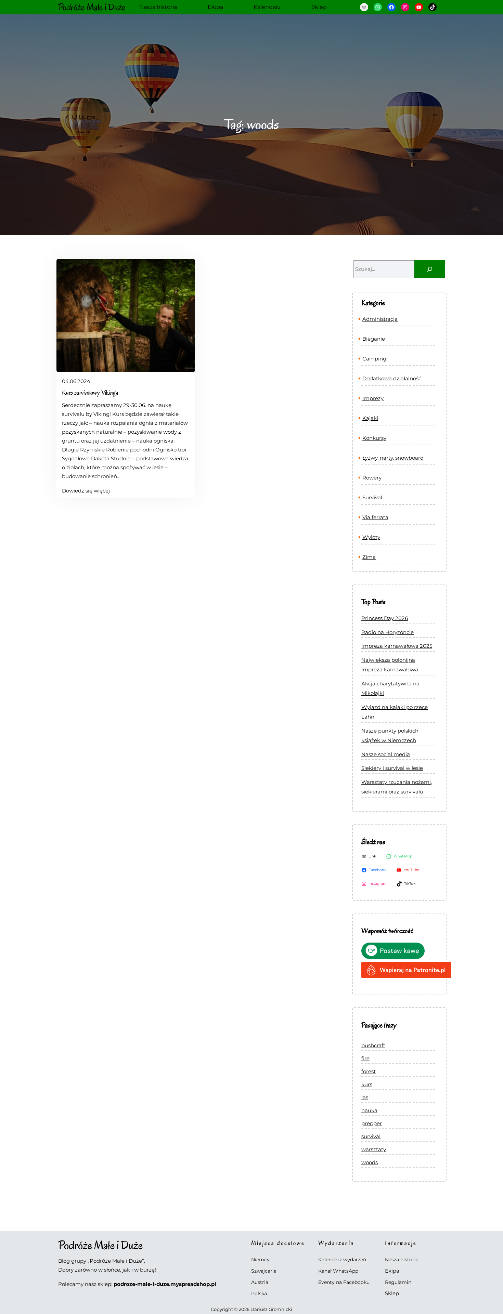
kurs (366, 1084)
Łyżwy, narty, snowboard (393, 458)
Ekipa (392, 1270)
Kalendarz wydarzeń (342, 1260)
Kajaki (370, 418)
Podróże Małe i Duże (92, 7)
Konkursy (374, 438)
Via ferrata (375, 517)
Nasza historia (401, 1260)
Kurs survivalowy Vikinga (90, 392)
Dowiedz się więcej (86, 491)
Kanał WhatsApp (338, 1271)
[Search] (429, 269)
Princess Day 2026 (384, 618)
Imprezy (373, 398)
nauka (369, 1110)
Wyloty (371, 537)
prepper (371, 1123)
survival (371, 1136)
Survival (372, 497)
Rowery (372, 477)
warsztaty (373, 1149)
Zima (369, 557)
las (364, 1097)
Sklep (392, 1293)
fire (365, 1058)
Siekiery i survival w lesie (392, 768)
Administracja (380, 319)
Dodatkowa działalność (391, 378)
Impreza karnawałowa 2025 (396, 646)
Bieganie (373, 339)
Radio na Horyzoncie (387, 632)
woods (369, 1162)
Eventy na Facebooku (344, 1282)
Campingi (375, 358)
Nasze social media (385, 754)
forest (368, 1071)
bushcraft (373, 1045)
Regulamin (398, 1282)
